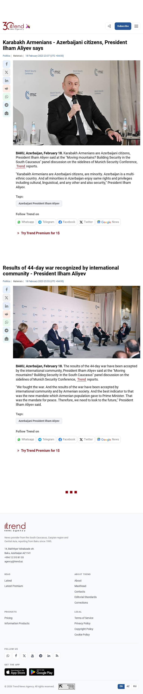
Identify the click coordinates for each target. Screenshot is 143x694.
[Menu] (136, 26)
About (78, 580)
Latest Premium (13, 586)
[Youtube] (32, 655)
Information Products (16, 623)
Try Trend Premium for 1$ (40, 233)
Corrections (81, 602)
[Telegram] (40, 655)
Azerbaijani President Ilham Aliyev (39, 203)
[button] (6, 64)
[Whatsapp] (7, 655)
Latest (8, 580)
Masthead (80, 586)
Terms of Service (83, 617)
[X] (24, 655)
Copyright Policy (83, 628)
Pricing (8, 617)
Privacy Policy (82, 623)
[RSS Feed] (57, 655)
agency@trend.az (13, 561)
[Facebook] (16, 655)
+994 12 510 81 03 (14, 557)
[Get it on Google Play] (41, 672)
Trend (20, 166)
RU (134, 686)
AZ (128, 686)
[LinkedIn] (48, 655)
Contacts (79, 591)
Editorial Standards (85, 597)
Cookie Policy (82, 634)
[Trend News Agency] (14, 527)
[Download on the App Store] (15, 672)
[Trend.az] (16, 26)
